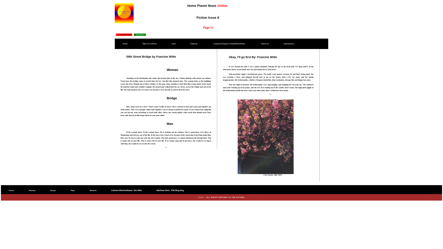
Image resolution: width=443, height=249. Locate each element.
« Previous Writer (125, 35)
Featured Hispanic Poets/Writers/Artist (229, 44)
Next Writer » (141, 35)
